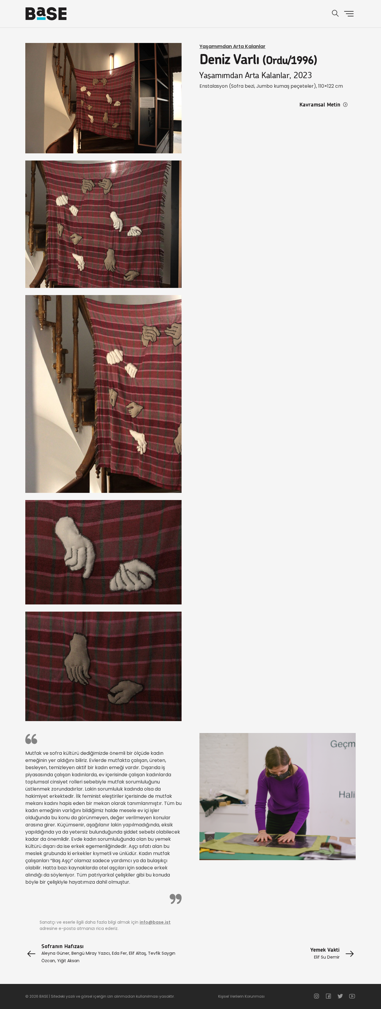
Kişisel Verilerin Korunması (241, 996)
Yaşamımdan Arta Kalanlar (232, 46)
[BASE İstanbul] (46, 13)
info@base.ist (155, 922)
